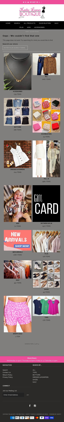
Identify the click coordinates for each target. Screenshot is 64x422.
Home (8, 23)
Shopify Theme (30, 414)
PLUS (21, 27)
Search (17, 23)
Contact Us (7, 372)
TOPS (35, 372)
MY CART (35, 2)
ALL (34, 370)
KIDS (29, 27)
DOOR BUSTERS (45, 23)
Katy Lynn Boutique (18, 414)
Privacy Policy (8, 377)
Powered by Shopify (55, 414)
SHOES (35, 379)
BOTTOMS (36, 375)
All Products (29, 23)
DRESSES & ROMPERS (40, 377)
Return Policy (7, 375)
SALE (56, 23)
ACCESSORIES (39, 27)
